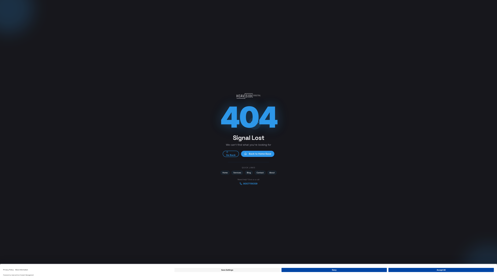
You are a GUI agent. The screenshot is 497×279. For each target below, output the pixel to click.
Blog (249, 173)
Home (225, 173)
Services (237, 173)
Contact (260, 173)
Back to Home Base (260, 153)
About (272, 173)
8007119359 (250, 183)
